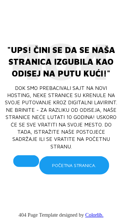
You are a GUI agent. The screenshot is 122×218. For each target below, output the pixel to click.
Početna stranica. (74, 165)
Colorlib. (94, 215)
